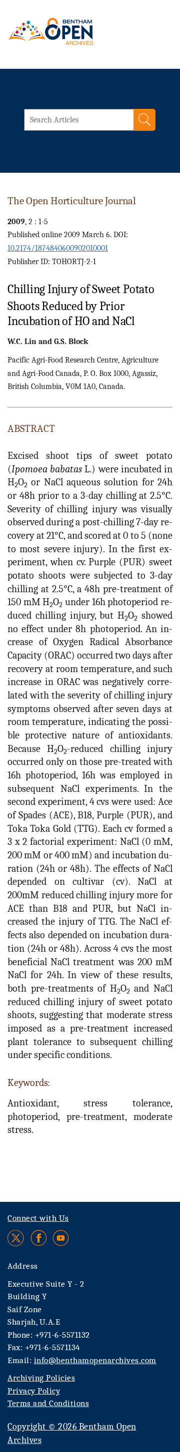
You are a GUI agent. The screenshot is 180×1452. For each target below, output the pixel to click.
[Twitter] (16, 1238)
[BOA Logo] (69, 37)
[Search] (145, 120)
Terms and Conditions (48, 1403)
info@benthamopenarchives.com (95, 1360)
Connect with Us (38, 1218)
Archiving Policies (41, 1378)
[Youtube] (61, 1238)
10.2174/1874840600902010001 (58, 248)
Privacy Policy (34, 1391)
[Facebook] (39, 1238)
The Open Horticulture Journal (72, 201)
